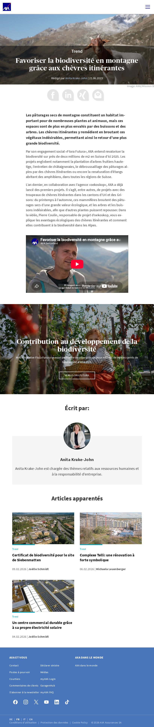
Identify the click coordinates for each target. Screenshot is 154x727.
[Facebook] (16, 701)
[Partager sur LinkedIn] (68, 95)
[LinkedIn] (57, 701)
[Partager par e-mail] (98, 95)
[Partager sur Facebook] (53, 95)
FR (18, 719)
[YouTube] (47, 701)
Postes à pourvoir (19, 672)
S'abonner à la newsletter (24, 692)
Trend (77, 51)
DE (11, 719)
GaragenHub (47, 685)
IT (24, 719)
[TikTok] (68, 701)
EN (31, 719)
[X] (37, 701)
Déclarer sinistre (49, 665)
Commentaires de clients (23, 685)
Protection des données (55, 722)
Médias (44, 672)
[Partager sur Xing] (83, 95)
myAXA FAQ (47, 692)
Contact (14, 665)
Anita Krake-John (76, 78)
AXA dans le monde (86, 665)
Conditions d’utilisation (23, 722)
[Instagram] (26, 701)
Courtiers (14, 679)
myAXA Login (48, 679)
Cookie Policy (80, 722)
